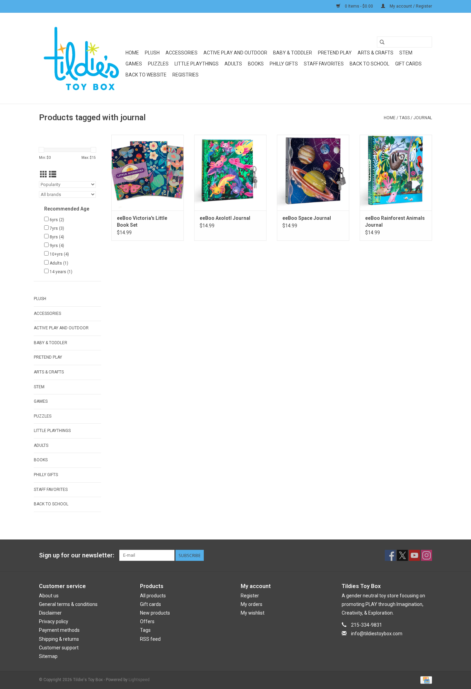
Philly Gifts (284, 63)
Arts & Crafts (375, 52)
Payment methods (59, 630)
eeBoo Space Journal (306, 218)
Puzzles (158, 63)
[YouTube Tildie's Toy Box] (414, 555)
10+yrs (59, 254)
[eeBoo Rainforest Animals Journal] (396, 172)
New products (155, 613)
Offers (147, 621)
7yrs (57, 228)
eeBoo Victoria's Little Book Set (142, 221)
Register (250, 595)
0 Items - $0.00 (359, 6)
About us (49, 595)
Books (256, 63)
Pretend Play (335, 52)
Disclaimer (50, 613)
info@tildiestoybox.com (376, 633)
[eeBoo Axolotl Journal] (230, 172)
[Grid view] (43, 175)
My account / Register (410, 6)
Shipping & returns (59, 639)
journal (422, 117)
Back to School (369, 63)
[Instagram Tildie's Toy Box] (426, 555)
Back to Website (146, 75)
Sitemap (48, 656)
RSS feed (150, 639)
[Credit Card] (425, 679)
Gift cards (408, 63)
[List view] (52, 175)
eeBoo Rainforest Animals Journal (395, 221)
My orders (251, 604)
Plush (152, 52)
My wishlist (252, 613)
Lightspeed (139, 679)
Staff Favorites (324, 63)
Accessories (182, 52)
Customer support (59, 647)
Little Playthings (196, 63)
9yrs (57, 245)
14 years (61, 271)
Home (132, 52)
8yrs (57, 237)
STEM (405, 52)
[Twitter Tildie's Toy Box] (402, 555)
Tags (404, 117)
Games (134, 63)
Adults (233, 63)
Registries (185, 75)
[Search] (382, 42)
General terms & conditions (68, 604)
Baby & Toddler (292, 52)
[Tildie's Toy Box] (81, 58)
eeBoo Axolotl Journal (225, 218)
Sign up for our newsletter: (76, 555)
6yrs (57, 219)
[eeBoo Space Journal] (313, 172)
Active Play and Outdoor (235, 52)
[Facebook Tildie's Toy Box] (390, 555)
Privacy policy (53, 621)
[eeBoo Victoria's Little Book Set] (147, 172)
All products (153, 595)
